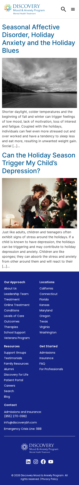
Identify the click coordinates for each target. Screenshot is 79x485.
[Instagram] (35, 461)
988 (39, 429)
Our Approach (14, 282)
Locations (47, 282)
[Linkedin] (28, 461)
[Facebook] (43, 461)
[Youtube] (50, 461)
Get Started (49, 346)
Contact (10, 405)
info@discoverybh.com (20, 422)
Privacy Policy (50, 479)
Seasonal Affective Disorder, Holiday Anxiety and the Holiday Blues (38, 38)
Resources (12, 346)
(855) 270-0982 (15, 416)
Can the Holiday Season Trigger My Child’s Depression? (38, 163)
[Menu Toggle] (73, 9)
